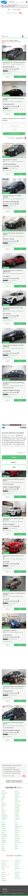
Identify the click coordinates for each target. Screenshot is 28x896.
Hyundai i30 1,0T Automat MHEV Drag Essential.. (13, 383)
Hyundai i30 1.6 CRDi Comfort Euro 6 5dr (13, 556)
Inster (2, 878)
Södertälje (17, 811)
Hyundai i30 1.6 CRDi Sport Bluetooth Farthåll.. (13, 99)
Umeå (16, 824)
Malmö (3, 848)
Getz (2, 866)
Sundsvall (17, 809)
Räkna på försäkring (7, 73)
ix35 (16, 866)
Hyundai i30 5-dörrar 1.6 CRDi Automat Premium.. (14, 593)
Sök (5, 5)
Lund (2, 846)
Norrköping (17, 793)
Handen (3, 813)
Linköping (3, 842)
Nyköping (17, 797)
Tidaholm (17, 813)
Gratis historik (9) (12, 71)
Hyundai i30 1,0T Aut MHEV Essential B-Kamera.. (14, 479)
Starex (16, 874)
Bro (2, 801)
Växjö (16, 844)
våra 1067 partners (10, 435)
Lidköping (3, 840)
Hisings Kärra (4, 817)
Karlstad (3, 828)
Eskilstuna (3, 805)
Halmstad (3, 811)
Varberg (16, 832)
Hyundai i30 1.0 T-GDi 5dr (10, 160)
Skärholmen (17, 801)
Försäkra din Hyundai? (11, 13)
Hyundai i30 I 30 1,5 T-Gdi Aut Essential (14, 62)
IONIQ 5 (17, 860)
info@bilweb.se (20, 893)
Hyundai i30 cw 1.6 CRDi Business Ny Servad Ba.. (13, 519)
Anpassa (13, 462)
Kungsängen (4, 836)
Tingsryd (17, 815)
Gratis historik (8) (12, 280)
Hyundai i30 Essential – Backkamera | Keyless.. (13, 233)
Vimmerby (17, 836)
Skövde (16, 803)
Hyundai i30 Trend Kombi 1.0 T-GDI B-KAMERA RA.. (13, 345)
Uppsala (17, 828)
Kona (16, 868)
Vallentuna (17, 830)
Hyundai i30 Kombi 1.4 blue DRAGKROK (14, 686)
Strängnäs (17, 807)
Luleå (2, 844)
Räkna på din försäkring (8, 775)
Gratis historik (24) (13, 108)
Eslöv (2, 807)
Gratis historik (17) (13, 565)
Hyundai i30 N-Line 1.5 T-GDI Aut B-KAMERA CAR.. (13, 271)
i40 (2, 876)
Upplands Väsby (18, 826)
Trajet (16, 876)
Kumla (2, 832)
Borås (2, 799)
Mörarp (16, 791)
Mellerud (3, 850)
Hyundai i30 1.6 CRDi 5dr (10, 630)
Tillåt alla (14, 457)
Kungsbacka (4, 834)
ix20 (16, 864)
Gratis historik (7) (12, 317)
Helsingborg (4, 815)
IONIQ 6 (17, 862)
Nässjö (16, 799)
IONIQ (2, 880)
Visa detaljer (20, 452)
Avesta (2, 795)
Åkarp (16, 846)
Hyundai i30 (14, 5)
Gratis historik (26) (13, 528)
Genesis (3, 864)
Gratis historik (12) (13, 491)
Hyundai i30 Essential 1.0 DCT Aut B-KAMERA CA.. (13, 308)
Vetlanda (17, 834)
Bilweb (2, 5)
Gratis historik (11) (13, 243)
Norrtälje (17, 795)
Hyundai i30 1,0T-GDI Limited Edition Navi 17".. (13, 723)
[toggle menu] (27, 2)
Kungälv (3, 838)
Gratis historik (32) (13, 639)
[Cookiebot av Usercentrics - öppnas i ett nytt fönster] (20, 428)
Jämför (7, 76)
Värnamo (17, 840)
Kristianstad (4, 830)
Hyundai (9, 5)
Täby (16, 822)
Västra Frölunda (18, 842)
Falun (2, 809)
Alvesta (3, 791)
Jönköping (3, 824)
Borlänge (3, 797)
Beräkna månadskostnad (17, 64)
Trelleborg (17, 819)
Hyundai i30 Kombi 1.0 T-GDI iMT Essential (12, 196)
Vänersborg (17, 838)
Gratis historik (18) (13, 695)
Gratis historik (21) (13, 603)
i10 (2, 868)
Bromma (3, 803)
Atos (2, 860)
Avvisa (14, 467)
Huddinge (3, 819)
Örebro (16, 848)
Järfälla (3, 822)
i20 (2, 872)
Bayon (2, 862)
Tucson (16, 878)
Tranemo (17, 817)
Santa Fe (17, 872)
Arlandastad (4, 793)
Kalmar (3, 826)
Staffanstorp (17, 805)
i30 (2, 874)
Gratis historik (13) (13, 168)
